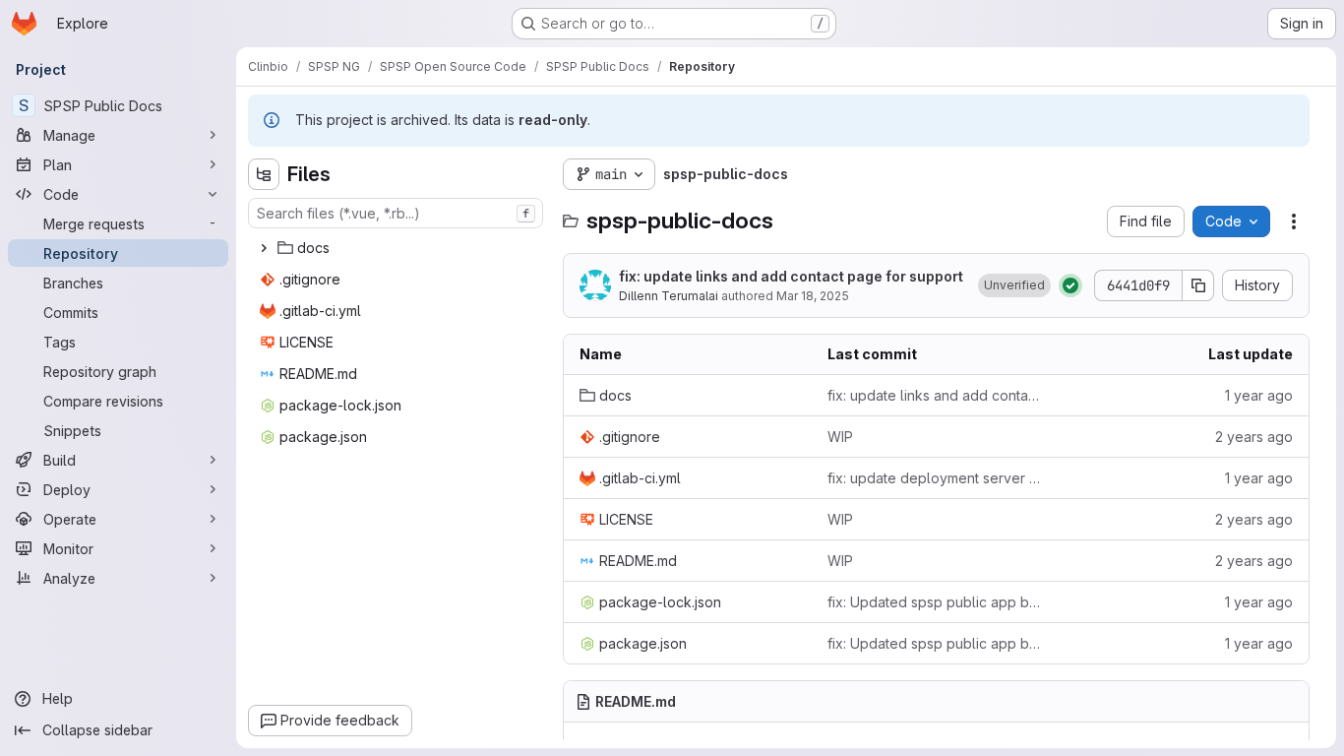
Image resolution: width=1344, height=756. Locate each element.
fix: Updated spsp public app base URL (935, 602)
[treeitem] (397, 248)
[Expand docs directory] (263, 248)
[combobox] (395, 213)
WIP (840, 436)
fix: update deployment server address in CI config (935, 478)
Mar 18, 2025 (812, 295)
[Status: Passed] (1070, 285)
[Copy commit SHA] (1198, 285)
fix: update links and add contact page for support (791, 276)
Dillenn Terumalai (668, 295)
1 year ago (1259, 395)
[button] (1014, 285)
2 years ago (1254, 436)
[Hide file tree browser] (263, 174)
